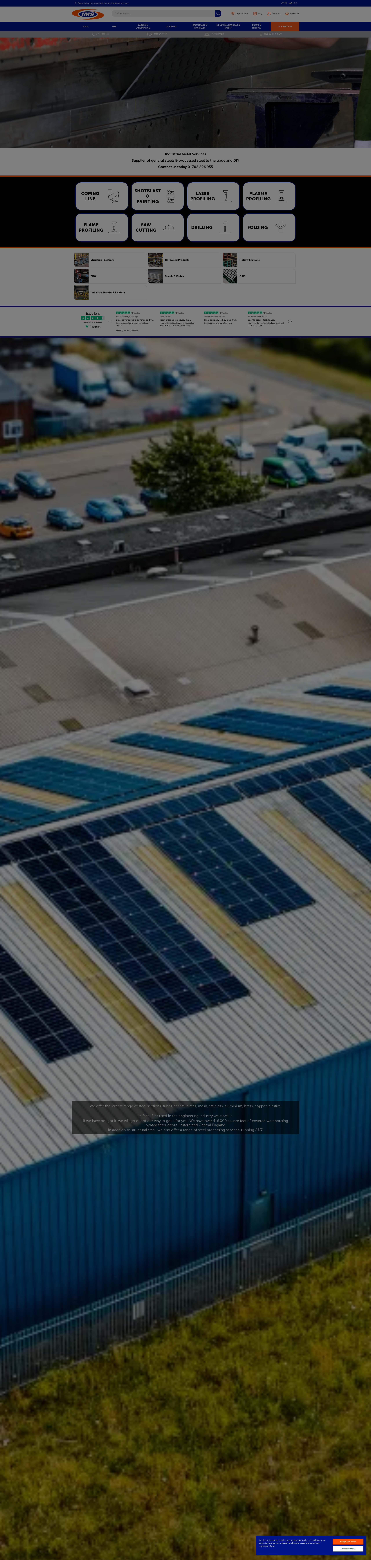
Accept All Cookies (348, 1542)
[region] (311, 1545)
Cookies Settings (348, 1549)
